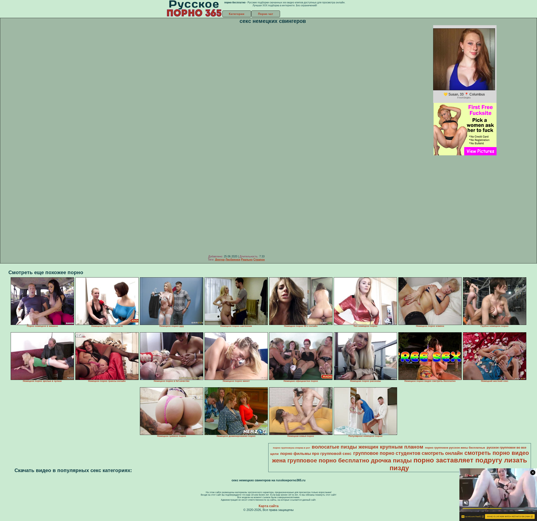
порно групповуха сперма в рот (291, 447)
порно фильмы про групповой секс (316, 453)
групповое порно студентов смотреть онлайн (408, 453)
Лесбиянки (232, 259)
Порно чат (265, 14)
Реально (247, 259)
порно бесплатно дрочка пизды (365, 460)
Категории (236, 14)
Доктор (220, 259)
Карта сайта (269, 506)
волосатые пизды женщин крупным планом (367, 447)
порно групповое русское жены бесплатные (455, 447)
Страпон (259, 259)
